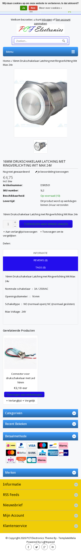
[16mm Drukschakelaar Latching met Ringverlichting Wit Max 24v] (40, 146)
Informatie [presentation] (40, 253)
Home (6, 61)
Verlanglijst (15, 400)
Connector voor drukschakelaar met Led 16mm (20, 378)
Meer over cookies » (50, 8)
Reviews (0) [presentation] (40, 260)
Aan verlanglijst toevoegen (21, 231)
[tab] (40, 253)
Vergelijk (29, 400)
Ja (23, 8)
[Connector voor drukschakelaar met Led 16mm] (20, 354)
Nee (33, 8)
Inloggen (47, 19)
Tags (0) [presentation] (40, 267)
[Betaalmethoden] (40, 453)
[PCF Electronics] (40, 29)
